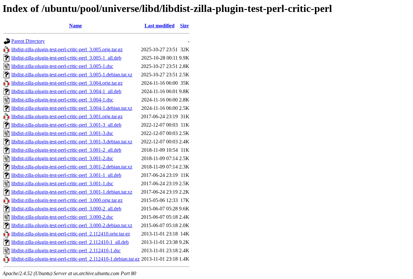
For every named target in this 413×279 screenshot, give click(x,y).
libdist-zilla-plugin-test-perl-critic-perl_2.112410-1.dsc (66, 250)
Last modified (160, 25)
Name (75, 25)
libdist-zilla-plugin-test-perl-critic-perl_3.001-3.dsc (62, 133)
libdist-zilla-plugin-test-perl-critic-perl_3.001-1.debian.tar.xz (71, 192)
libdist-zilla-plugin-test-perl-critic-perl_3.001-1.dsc (62, 183)
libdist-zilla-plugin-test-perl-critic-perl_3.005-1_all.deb (66, 58)
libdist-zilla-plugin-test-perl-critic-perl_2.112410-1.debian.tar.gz (75, 259)
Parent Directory (28, 41)
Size (184, 25)
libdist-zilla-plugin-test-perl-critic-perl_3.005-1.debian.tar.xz (71, 74)
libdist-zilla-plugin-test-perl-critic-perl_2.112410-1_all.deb (70, 242)
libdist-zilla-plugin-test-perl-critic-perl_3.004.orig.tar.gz (67, 83)
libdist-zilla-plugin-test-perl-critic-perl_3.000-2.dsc (62, 217)
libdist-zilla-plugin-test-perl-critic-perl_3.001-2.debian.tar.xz (71, 166)
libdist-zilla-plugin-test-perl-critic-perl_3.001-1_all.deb (66, 175)
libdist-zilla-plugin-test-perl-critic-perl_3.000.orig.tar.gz (67, 200)
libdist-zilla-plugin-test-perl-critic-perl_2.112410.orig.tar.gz (70, 233)
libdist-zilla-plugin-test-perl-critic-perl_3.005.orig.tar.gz (67, 49)
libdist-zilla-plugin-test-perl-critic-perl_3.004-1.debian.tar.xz (71, 108)
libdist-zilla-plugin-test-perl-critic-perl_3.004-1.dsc (62, 99)
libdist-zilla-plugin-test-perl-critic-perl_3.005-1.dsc (62, 66)
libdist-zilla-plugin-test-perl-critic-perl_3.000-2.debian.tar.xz (71, 225)
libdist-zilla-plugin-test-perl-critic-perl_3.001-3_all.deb (66, 125)
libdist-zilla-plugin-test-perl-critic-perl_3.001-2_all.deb (66, 150)
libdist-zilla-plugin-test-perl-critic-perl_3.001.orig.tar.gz (67, 116)
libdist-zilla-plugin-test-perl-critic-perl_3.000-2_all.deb (66, 208)
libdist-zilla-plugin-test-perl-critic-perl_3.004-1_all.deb (66, 91)
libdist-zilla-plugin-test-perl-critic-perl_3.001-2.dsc (62, 158)
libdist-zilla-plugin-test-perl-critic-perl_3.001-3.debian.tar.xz (71, 141)
